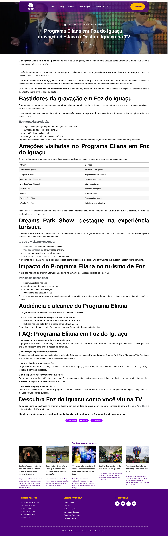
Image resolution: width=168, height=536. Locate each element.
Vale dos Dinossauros (33, 250)
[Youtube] (123, 503)
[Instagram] (128, 503)
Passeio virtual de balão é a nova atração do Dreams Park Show (137, 468)
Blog (62, 7)
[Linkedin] (134, 503)
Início (53, 7)
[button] (71, 420)
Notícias (71, 7)
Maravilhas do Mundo (33, 256)
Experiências (100, 7)
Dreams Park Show (137, 406)
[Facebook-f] (117, 503)
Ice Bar (26, 253)
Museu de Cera (30, 247)
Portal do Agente (85, 7)
